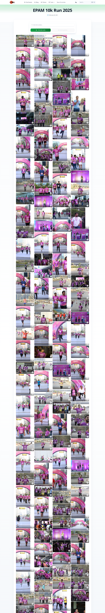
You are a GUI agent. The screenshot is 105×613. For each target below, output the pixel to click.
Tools (51, 2)
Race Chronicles (61, 2)
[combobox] (53, 24)
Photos (44, 2)
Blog (37, 2)
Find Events (29, 2)
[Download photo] (33, 45)
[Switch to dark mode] (76, 2)
